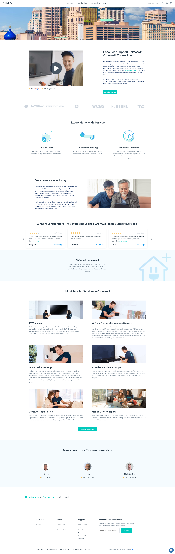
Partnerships (61, 524)
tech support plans (131, 70)
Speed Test (81, 530)
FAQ (79, 527)
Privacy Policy (40, 549)
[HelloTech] (8, 3)
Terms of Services (51, 549)
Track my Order (82, 524)
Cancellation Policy (77, 549)
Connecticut (49, 497)
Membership (40, 527)
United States (32, 497)
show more (36, 241)
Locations (39, 530)
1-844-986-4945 (152, 3)
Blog (79, 533)
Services (38, 524)
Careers (59, 527)
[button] (171, 550)
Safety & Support (64, 549)
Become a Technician (63, 530)
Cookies (87, 549)
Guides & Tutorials (83, 536)
